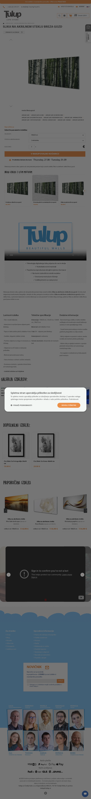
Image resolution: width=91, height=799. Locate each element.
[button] (21, 405)
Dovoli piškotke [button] (69, 405)
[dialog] (45, 399)
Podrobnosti (73, 399)
